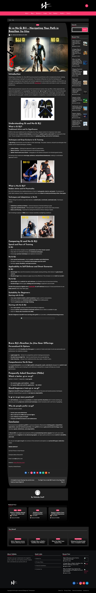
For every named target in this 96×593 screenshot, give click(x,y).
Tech (50, 13)
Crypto (45, 13)
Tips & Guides (78, 538)
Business (38, 13)
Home (10, 20)
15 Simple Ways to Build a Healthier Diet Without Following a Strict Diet (76, 52)
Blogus (25, 590)
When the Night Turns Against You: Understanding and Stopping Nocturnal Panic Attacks (77, 62)
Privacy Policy (39, 562)
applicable (32, 286)
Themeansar (31, 590)
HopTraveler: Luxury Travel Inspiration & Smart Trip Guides (77, 107)
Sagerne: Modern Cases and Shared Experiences (76, 115)
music (19, 510)
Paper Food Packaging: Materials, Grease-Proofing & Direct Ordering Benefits (76, 82)
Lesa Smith (14, 515)
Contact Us (39, 569)
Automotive (18, 538)
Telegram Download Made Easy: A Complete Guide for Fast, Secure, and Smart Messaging (77, 72)
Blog (32, 13)
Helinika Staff (16, 34)
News (26, 13)
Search (74, 25)
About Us (38, 558)
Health (62, 13)
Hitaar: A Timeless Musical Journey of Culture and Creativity (17, 514)
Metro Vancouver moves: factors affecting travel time (18, 543)
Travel (68, 13)
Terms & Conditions (41, 565)
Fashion (55, 13)
